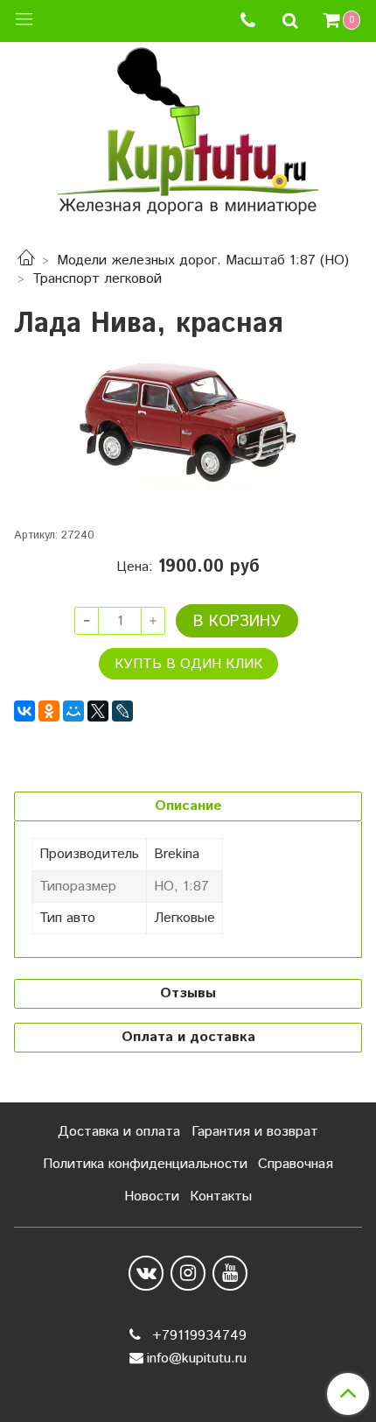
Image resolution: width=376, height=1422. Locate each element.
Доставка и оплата (119, 1132)
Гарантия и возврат (254, 1132)
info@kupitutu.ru (197, 1358)
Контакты (221, 1196)
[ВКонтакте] (24, 711)
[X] (97, 711)
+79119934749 (197, 1336)
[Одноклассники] (48, 711)
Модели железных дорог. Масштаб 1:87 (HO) (203, 260)
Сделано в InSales (187, 1394)
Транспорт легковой (97, 279)
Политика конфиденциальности (145, 1164)
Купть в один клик (188, 664)
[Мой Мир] (73, 711)
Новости (151, 1196)
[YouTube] (229, 1273)
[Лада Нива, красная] (188, 427)
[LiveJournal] (122, 711)
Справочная (295, 1164)
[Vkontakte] (146, 1273)
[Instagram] (188, 1273)
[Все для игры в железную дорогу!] (188, 137)
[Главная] (26, 260)
